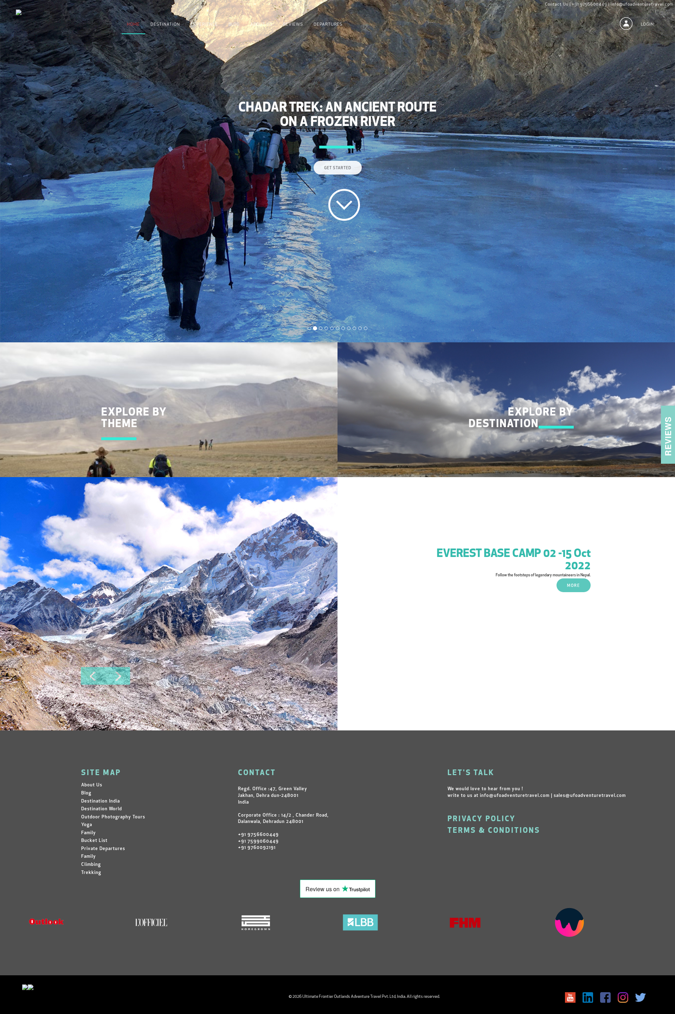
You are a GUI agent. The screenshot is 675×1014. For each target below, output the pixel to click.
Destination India (100, 801)
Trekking (91, 872)
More (573, 586)
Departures (328, 25)
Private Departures (103, 849)
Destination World (101, 809)
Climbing (91, 864)
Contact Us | (558, 4)
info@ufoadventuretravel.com (642, 4)
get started (337, 154)
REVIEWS (293, 25)
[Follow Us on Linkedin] (588, 997)
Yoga (86, 825)
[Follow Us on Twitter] (640, 997)
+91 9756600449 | (591, 4)
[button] (93, 676)
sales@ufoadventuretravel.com (590, 795)
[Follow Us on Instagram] (623, 997)
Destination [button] (165, 25)
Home (133, 25)
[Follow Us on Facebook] (605, 997)
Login (647, 25)
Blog (234, 25)
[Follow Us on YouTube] (570, 997)
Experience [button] (204, 25)
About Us (261, 25)
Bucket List (94, 840)
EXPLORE (122, 467)
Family (88, 833)
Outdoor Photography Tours (113, 817)
